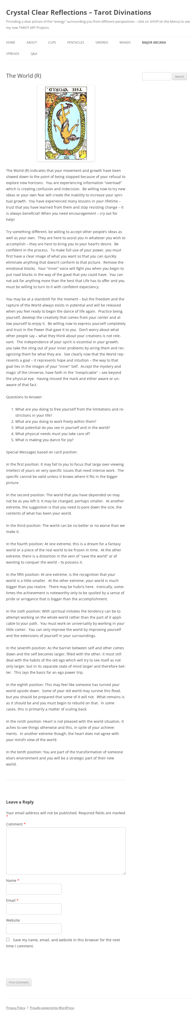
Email (12, 900)
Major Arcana (154, 42)
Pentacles (75, 42)
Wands (125, 42)
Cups (52, 42)
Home (10, 42)
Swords (101, 42)
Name (12, 880)
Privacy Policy (15, 1008)
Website (13, 920)
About (32, 42)
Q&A (34, 54)
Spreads (12, 54)
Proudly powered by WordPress (52, 1008)
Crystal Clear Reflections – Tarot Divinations (78, 12)
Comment (16, 824)
